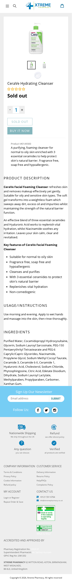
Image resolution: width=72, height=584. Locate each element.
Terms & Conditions (13, 472)
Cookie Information (12, 480)
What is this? (44, 533)
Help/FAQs (41, 480)
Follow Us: (21, 409)
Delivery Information (46, 472)
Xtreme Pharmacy (35, 577)
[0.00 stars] (16, 89)
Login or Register (11, 497)
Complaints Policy (45, 484)
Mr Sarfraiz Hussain (41, 552)
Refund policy (10, 484)
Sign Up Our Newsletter (34, 392)
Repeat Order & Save (13, 501)
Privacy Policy (10, 476)
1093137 (35, 549)
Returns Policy (43, 476)
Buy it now (20, 131)
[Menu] (7, 5)
